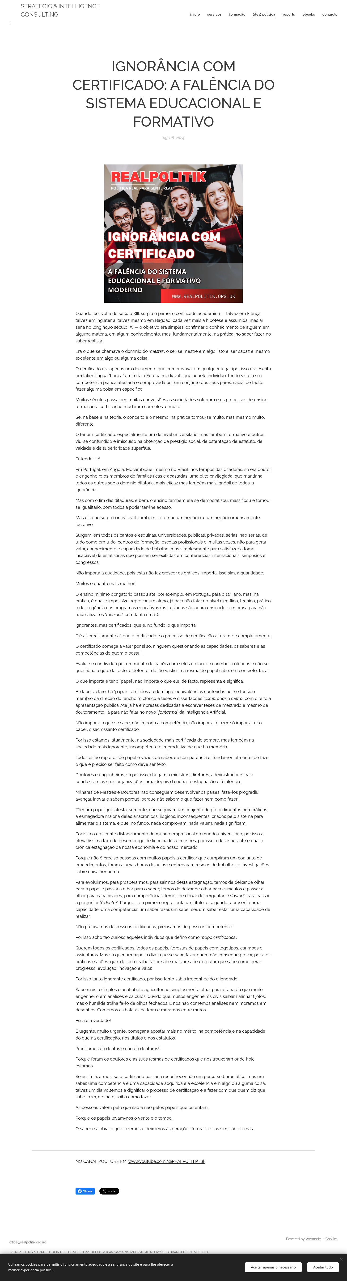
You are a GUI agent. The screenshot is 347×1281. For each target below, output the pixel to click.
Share (87, 1191)
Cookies (332, 1239)
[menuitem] (196, 14)
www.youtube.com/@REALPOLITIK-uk (166, 1161)
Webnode (313, 1239)
